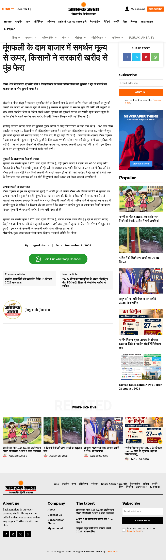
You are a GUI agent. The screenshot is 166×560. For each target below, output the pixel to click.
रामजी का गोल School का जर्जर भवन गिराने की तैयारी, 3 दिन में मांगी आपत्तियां (139, 219)
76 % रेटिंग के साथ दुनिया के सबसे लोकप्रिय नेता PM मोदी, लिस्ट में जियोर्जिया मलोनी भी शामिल (85, 282)
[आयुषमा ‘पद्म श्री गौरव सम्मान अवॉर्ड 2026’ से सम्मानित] (141, 281)
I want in (139, 92)
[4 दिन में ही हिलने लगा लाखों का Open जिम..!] (141, 240)
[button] (24, 9)
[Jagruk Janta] (12, 309)
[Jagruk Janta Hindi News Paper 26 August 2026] (141, 367)
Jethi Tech (112, 551)
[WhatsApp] (155, 57)
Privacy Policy (134, 531)
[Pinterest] (146, 57)
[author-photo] (5, 455)
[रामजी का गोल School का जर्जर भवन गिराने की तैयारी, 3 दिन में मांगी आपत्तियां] (141, 199)
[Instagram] (13, 534)
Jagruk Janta (40, 245)
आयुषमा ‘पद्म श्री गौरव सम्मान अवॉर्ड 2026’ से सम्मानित (137, 301)
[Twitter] (136, 57)
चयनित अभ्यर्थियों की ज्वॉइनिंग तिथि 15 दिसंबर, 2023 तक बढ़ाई (29, 280)
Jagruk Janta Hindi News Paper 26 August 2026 (140, 387)
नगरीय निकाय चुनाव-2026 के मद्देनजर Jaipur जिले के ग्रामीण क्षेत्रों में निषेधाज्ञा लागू (140, 343)
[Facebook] (127, 57)
